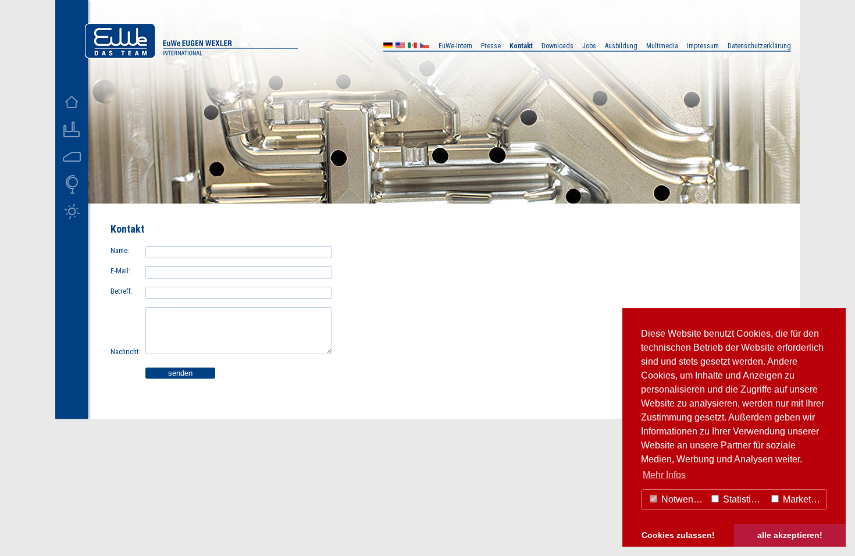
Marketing (802, 499)
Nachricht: (126, 351)
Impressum (703, 46)
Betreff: (122, 291)
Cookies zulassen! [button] (678, 535)
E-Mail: (120, 270)
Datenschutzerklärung (759, 46)
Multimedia (662, 46)
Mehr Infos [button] (664, 475)
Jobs (589, 46)
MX (412, 46)
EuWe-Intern (455, 46)
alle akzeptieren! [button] (789, 535)
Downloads (557, 46)
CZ (424, 46)
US (400, 46)
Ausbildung (621, 46)
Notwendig (682, 499)
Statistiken (743, 499)
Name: (120, 250)
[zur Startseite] (191, 55)
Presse (491, 46)
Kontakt (521, 46)
